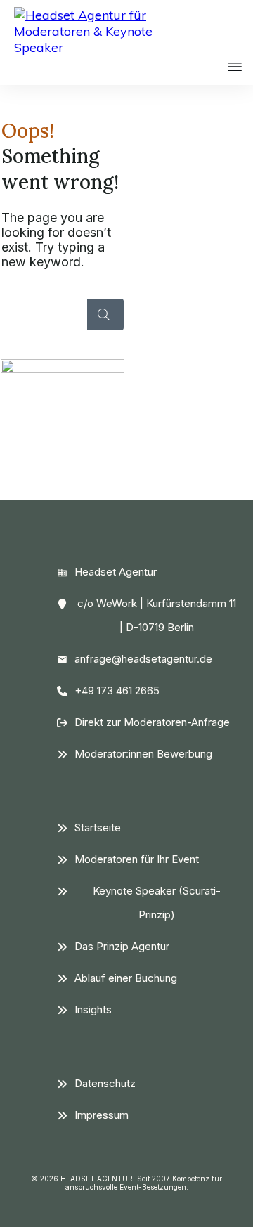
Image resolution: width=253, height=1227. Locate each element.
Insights (93, 1009)
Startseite (97, 827)
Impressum (101, 1115)
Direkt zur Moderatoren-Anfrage (152, 722)
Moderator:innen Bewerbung (143, 753)
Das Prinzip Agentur (121, 946)
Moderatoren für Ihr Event (136, 859)
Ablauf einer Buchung (125, 978)
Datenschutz (105, 1083)
